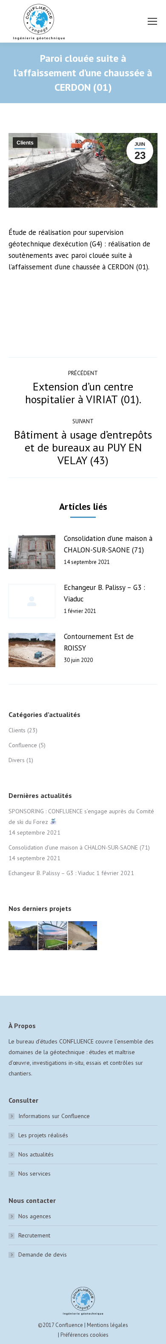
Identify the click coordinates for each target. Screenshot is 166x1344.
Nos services (34, 1173)
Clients (25, 143)
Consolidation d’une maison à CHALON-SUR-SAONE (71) (108, 544)
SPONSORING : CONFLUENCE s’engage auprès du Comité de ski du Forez (81, 816)
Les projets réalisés (43, 1135)
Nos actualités (36, 1154)
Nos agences (34, 1216)
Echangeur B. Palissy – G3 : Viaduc (104, 593)
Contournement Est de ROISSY (99, 642)
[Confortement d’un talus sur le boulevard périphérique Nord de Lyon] (83, 936)
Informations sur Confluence (54, 1116)
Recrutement (34, 1235)
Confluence (23, 745)
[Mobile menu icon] (152, 21)
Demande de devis (42, 1254)
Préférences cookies (84, 1334)
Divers (17, 760)
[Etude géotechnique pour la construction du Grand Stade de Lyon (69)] (53, 936)
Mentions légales (107, 1325)
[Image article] (32, 552)
